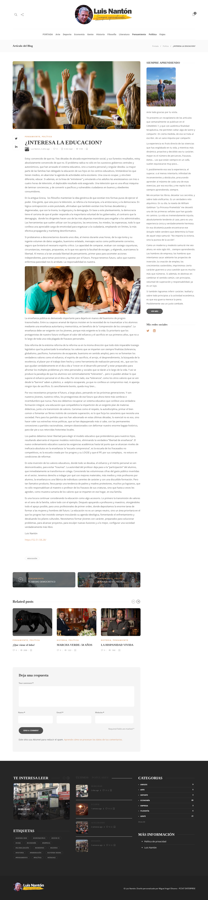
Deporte (67, 34)
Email (60, 712)
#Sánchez (52, 857)
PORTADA (48, 34)
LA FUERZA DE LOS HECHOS (111, 581)
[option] (32, 629)
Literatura (124, 34)
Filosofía (111, 34)
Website (99, 712)
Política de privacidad (155, 841)
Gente (90, 34)
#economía (31, 843)
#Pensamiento (22, 857)
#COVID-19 (55, 838)
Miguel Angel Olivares (168, 888)
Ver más (154, 311)
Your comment (26, 683)
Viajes (162, 34)
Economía (79, 34)
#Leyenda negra (54, 853)
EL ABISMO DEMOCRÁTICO (41, 581)
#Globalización (22, 848)
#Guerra (54, 848)
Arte (58, 34)
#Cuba (18, 843)
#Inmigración (35, 853)
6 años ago (45, 149)
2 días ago (22, 814)
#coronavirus (39, 838)
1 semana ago (96, 808)
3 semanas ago (97, 845)
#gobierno (39, 848)
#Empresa (46, 843)
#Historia (20, 853)
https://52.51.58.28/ (35, 539)
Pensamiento (139, 34)
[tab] (82, 777)
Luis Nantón (150, 847)
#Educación (32, 558)
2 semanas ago (97, 827)
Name (21, 712)
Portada (155, 46)
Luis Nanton (35, 149)
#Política (37, 857)
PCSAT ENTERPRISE (187, 888)
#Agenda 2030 (21, 838)
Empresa (166, 805)
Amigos (166, 784)
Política (153, 34)
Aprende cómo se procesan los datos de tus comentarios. (93, 739)
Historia (100, 34)
